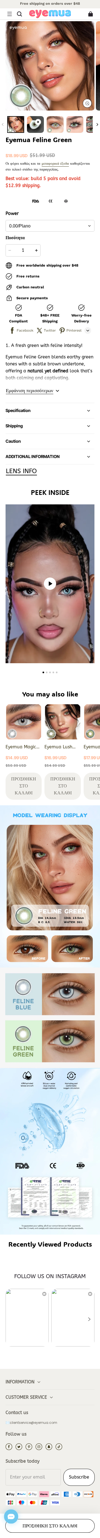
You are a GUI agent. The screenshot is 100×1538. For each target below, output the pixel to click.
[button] (9, 14)
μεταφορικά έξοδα (55, 163)
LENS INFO (21, 471)
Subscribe (79, 1477)
